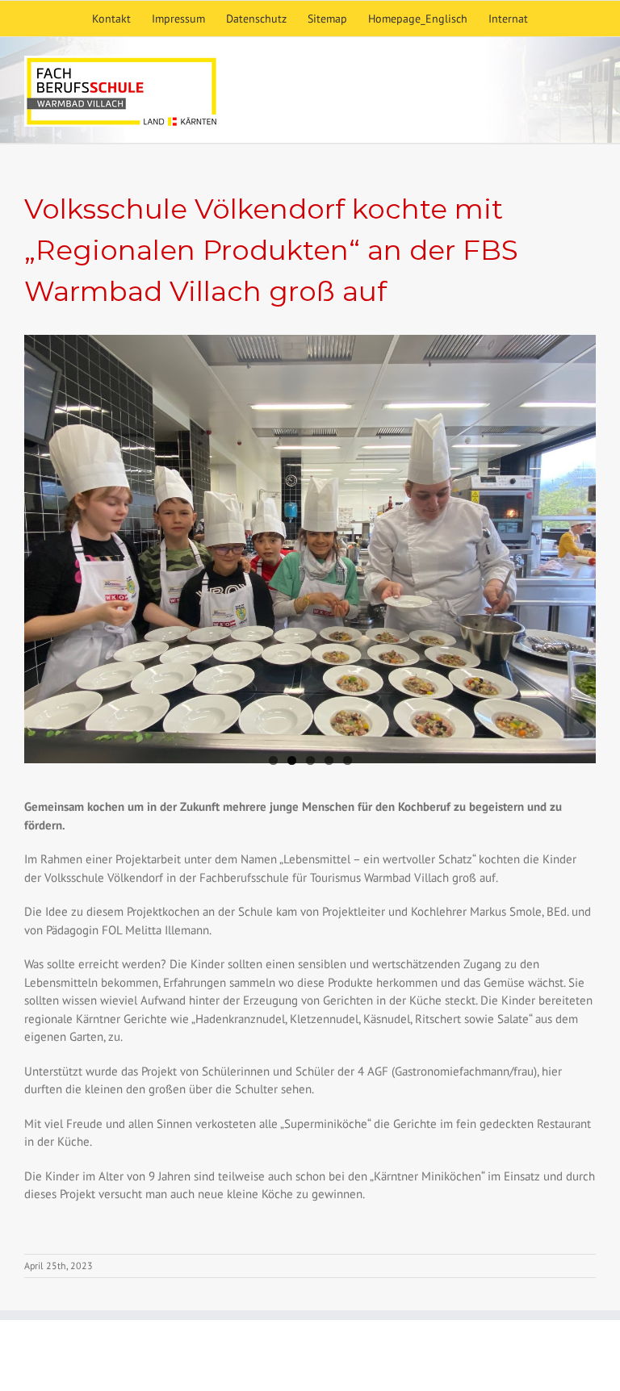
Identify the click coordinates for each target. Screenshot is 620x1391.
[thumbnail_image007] (310, 549)
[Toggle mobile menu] (584, 93)
